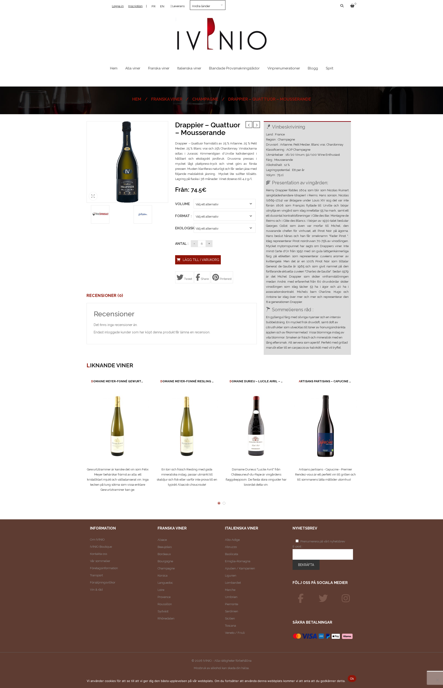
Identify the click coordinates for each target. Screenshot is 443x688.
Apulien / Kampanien (240, 568)
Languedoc (165, 582)
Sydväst (163, 611)
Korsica (163, 575)
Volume (182, 204)
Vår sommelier (100, 561)
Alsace (162, 539)
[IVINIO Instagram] (345, 598)
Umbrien (231, 597)
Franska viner (166, 99)
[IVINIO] (300, 598)
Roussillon (165, 604)
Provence (164, 597)
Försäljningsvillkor (102, 582)
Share (204, 279)
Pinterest (225, 279)
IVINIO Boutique (101, 546)
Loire (161, 590)
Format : (182, 216)
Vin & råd (96, 589)
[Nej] (437, 680)
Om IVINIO (97, 539)
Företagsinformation (104, 568)
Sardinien (231, 611)
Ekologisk (184, 228)
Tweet (187, 279)
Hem (136, 99)
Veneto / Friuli (235, 632)
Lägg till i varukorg (201, 260)
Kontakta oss (98, 554)
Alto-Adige (232, 539)
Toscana (230, 625)
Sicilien (230, 618)
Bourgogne (165, 561)
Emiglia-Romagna (237, 561)
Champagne (205, 99)
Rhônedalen (166, 618)
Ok (352, 678)
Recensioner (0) (105, 295)
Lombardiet (233, 582)
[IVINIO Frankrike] (323, 598)
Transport (96, 575)
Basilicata (231, 554)
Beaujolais (165, 547)
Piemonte (231, 604)
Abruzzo (231, 547)
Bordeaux (164, 554)
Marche (230, 590)
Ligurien (230, 575)
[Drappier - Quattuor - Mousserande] (100, 214)
